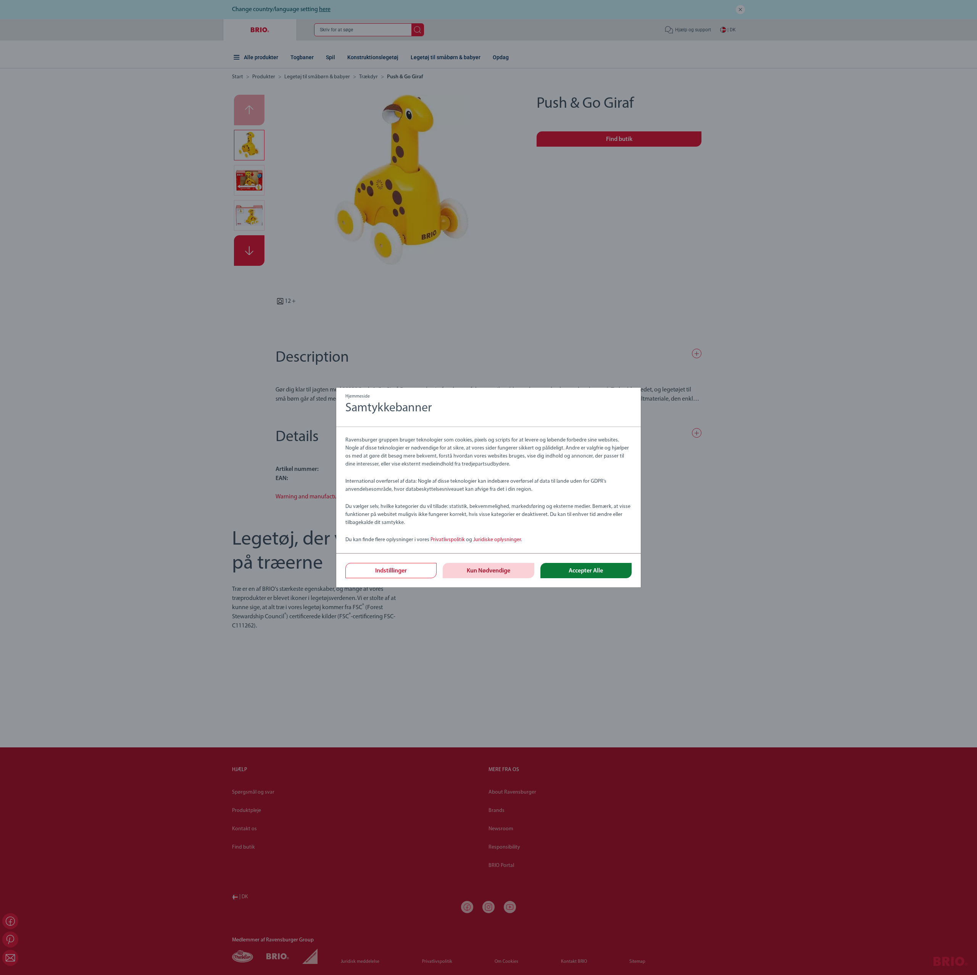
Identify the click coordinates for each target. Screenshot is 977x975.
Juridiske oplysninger (497, 540)
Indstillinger (391, 571)
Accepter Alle (586, 571)
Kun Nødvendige (488, 571)
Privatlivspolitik (447, 540)
